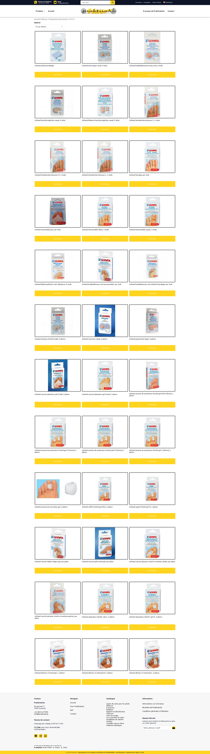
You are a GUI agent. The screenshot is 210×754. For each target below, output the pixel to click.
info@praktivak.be (63, 3)
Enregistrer (147, 2)
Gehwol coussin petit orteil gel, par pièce (98, 561)
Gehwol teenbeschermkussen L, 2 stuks (97, 175)
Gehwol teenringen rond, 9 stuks (94, 66)
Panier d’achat (156, 2)
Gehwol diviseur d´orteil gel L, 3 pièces (50, 673)
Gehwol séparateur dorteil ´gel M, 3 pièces (145, 617)
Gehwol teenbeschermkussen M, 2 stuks (50, 175)
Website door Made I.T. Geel (135, 752)
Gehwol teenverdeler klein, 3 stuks (95, 230)
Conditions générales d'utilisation (155, 711)
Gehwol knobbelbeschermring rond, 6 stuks (146, 66)
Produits (39, 11)
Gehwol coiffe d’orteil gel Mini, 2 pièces (97, 507)
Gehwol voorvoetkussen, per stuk (48, 230)
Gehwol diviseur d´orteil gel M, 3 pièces (97, 673)
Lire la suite (58, 75)
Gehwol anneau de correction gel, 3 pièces (51, 507)
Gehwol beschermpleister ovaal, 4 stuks (50, 120)
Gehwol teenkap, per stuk (139, 175)
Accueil (51, 11)
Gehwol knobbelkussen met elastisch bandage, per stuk (150, 284)
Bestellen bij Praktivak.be (152, 707)
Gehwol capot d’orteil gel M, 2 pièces (143, 507)
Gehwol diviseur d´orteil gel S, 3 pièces (144, 673)
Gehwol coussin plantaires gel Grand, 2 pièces (99, 394)
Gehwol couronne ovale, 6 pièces (94, 339)
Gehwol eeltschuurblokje (44, 66)
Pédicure (44, 19)
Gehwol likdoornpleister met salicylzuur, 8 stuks (53, 284)
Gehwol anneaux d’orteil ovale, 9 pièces (50, 339)
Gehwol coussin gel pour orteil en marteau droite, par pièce (152, 561)
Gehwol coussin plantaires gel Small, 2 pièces (52, 394)
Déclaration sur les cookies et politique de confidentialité (96, 752)
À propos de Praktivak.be (153, 11)
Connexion (138, 2)
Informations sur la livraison (153, 704)
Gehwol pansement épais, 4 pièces (142, 339)
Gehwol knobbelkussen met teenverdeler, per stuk (101, 284)
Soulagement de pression (58, 19)
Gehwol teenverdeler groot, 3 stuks (143, 230)
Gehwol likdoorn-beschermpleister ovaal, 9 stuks (101, 120)
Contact (171, 11)
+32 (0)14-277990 (43, 3)
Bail (71, 710)
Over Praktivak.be (77, 706)
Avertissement (120, 752)
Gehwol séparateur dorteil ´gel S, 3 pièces (98, 617)
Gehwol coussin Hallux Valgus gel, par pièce (51, 561)
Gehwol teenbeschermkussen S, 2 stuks (144, 120)
